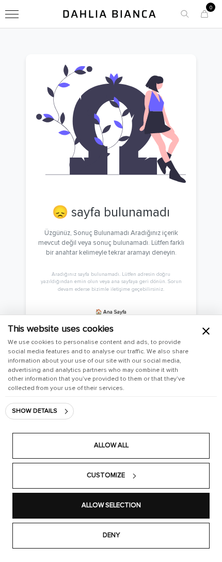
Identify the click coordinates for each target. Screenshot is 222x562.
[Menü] (12, 14)
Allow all (111, 445)
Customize (106, 475)
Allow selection (111, 505)
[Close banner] (206, 331)
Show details (34, 411)
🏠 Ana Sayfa (111, 312)
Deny (111, 535)
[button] (185, 14)
